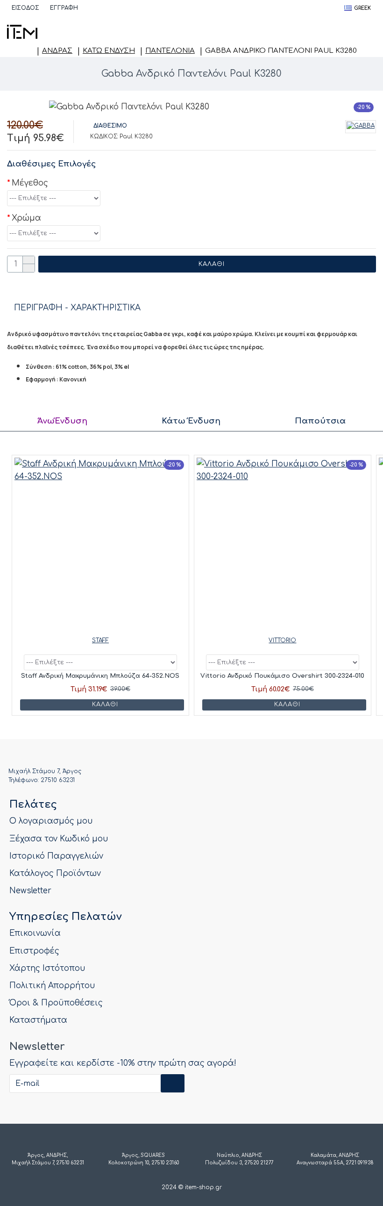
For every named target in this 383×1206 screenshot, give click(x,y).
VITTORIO (282, 640)
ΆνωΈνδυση (62, 420)
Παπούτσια (320, 420)
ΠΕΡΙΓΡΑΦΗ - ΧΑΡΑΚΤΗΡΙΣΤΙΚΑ (77, 307)
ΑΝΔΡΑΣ (57, 51)
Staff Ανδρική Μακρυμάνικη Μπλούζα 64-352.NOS (100, 676)
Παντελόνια (170, 51)
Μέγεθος (30, 183)
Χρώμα (26, 218)
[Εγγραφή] (172, 1083)
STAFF (100, 640)
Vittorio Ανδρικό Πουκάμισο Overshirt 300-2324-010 (282, 676)
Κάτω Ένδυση (109, 51)
